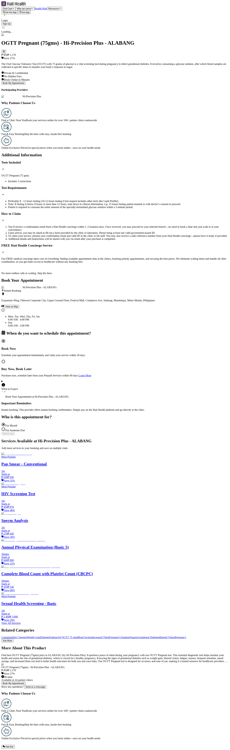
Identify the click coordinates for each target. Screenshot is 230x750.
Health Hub (41, 8)
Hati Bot (9, 747)
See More (7, 640)
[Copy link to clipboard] (3, 51)
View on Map (11, 306)
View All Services (11, 623)
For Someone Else (15, 430)
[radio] (115, 348)
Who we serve (24, 8)
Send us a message (35, 687)
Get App (25, 12)
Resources (53, 8)
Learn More (85, 375)
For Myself (11, 425)
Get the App (11, 12)
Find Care (7, 8)
